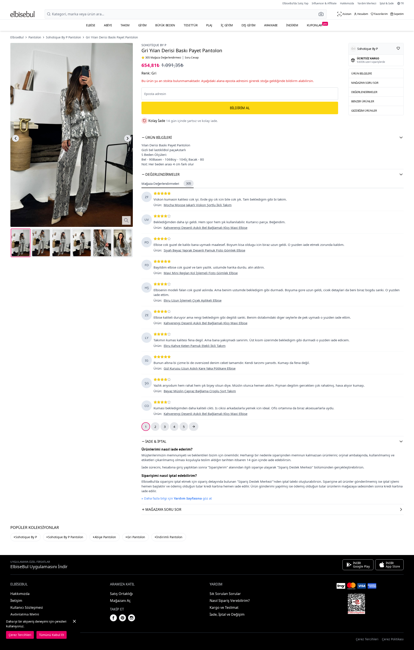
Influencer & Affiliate (324, 3)
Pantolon (34, 37)
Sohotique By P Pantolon (63, 37)
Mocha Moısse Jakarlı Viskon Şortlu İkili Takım (198, 205)
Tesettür (191, 25)
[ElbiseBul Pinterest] (122, 617)
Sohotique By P (153, 45)
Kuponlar (317, 24)
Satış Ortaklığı (121, 593)
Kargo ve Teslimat (224, 607)
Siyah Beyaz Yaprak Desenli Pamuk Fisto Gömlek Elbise (204, 250)
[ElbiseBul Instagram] (131, 617)
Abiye (108, 25)
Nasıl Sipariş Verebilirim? (230, 600)
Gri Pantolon (136, 537)
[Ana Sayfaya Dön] (22, 14)
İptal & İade (387, 3)
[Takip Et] (398, 48)
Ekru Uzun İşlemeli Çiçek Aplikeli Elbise (192, 300)
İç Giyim (227, 25)
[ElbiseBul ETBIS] (356, 604)
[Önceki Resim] (15, 138)
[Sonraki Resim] (127, 138)
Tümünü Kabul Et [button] (51, 635)
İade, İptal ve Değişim (227, 614)
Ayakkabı (271, 25)
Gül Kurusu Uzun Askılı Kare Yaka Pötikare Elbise (199, 368)
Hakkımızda (347, 3)
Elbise (90, 25)
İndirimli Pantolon (169, 537)
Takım (125, 25)
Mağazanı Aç (120, 600)
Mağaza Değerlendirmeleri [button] (166, 183)
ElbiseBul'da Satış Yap (295, 3)
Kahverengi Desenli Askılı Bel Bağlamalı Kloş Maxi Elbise (205, 227)
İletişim (16, 600)
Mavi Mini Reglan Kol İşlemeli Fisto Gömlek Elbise (201, 273)
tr (402, 3)
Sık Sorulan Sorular (225, 593)
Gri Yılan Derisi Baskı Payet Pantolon (112, 37)
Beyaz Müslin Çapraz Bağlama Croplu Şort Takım (200, 391)
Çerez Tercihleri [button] (367, 639)
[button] (322, 14)
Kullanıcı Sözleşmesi (26, 607)
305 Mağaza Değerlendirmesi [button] (163, 57)
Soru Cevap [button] (192, 57)
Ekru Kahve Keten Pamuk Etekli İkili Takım (195, 345)
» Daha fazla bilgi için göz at (176, 498)
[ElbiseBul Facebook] (113, 617)
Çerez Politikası (393, 639)
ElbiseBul (17, 37)
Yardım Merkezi (367, 3)
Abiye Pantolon (105, 537)
